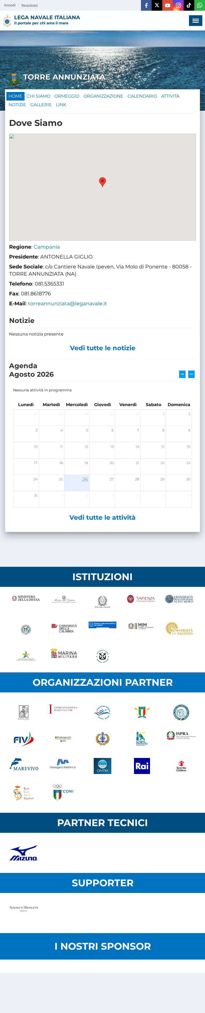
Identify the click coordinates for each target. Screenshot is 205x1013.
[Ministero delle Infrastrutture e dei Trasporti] (102, 629)
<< (182, 374)
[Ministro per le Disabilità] (102, 603)
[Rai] (142, 766)
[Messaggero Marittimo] (63, 766)
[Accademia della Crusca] (24, 712)
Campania (47, 247)
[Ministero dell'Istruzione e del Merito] (140, 629)
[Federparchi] (63, 739)
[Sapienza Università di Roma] (140, 603)
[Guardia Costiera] (102, 656)
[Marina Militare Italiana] (64, 656)
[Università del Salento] (179, 629)
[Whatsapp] (199, 5)
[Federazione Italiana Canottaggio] (142, 712)
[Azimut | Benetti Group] (24, 913)
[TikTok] (189, 5)
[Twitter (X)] (157, 5)
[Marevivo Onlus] (24, 766)
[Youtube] (167, 5)
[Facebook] (146, 5)
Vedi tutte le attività (102, 517)
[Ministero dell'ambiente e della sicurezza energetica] (25, 656)
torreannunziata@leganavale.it (67, 303)
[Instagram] (178, 5)
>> (191, 374)
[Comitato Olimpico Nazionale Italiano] (63, 792)
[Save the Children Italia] (181, 766)
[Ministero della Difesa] (25, 603)
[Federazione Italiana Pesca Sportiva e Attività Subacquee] (181, 712)
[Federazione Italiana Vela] (24, 739)
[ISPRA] (181, 739)
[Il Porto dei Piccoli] (142, 739)
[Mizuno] (24, 853)
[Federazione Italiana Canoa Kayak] (102, 712)
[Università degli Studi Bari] (179, 603)
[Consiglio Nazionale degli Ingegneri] (63, 712)
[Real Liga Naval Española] (24, 792)
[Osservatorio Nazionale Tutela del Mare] (102, 766)
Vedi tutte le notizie (102, 348)
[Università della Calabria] (64, 629)
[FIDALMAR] (102, 739)
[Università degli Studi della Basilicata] (25, 629)
